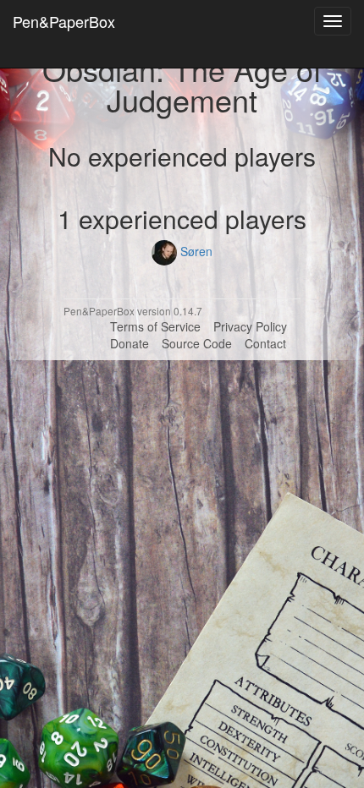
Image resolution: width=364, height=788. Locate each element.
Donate (129, 343)
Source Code (197, 343)
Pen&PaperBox (64, 21)
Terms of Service (155, 326)
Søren (194, 251)
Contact (265, 343)
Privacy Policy (250, 326)
